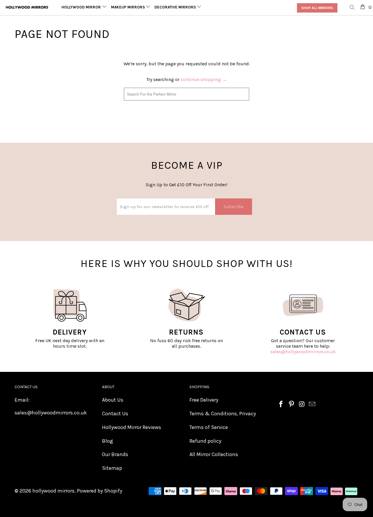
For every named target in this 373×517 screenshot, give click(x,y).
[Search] (352, 7)
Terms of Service (208, 427)
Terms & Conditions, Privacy (222, 413)
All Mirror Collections (213, 454)
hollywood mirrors (53, 491)
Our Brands (115, 454)
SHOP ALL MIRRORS (317, 8)
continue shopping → (204, 79)
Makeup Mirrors (128, 7)
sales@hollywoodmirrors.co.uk (303, 351)
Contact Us (115, 413)
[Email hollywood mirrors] (312, 404)
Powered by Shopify (99, 491)
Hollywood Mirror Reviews (131, 427)
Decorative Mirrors (175, 7)
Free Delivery (203, 400)
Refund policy (205, 441)
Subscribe (234, 206)
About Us (112, 400)
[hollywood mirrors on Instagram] (302, 404)
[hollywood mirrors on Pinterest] (291, 404)
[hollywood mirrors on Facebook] (281, 404)
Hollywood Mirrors (82, 7)
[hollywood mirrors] (27, 7)
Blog (107, 441)
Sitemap (112, 468)
